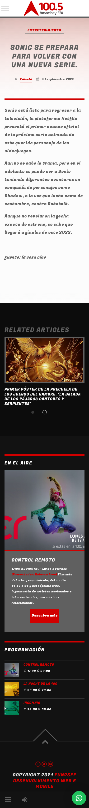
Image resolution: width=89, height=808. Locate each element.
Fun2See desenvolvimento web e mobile (44, 781)
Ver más (45, 360)
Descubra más (44, 615)
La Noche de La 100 (40, 684)
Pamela (26, 79)
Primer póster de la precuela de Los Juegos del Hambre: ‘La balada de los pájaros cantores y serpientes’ (43, 397)
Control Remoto (38, 665)
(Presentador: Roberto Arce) (34, 574)
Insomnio (31, 703)
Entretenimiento (44, 30)
